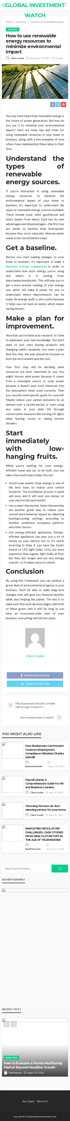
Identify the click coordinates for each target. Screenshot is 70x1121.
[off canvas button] (4, 5)
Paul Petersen (32, 848)
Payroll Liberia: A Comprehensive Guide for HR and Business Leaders (44, 783)
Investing (11, 1057)
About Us (42, 1101)
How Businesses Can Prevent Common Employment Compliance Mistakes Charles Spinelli (44, 751)
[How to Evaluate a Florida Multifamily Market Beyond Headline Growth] (35, 1047)
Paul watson (15, 1072)
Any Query (28, 1101)
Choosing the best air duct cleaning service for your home (45, 807)
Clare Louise (17, 58)
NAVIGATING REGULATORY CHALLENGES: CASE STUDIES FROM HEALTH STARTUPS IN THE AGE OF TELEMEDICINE (44, 834)
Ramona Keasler (34, 766)
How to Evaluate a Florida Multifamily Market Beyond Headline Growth (33, 1065)
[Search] (64, 5)
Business (13, 29)
